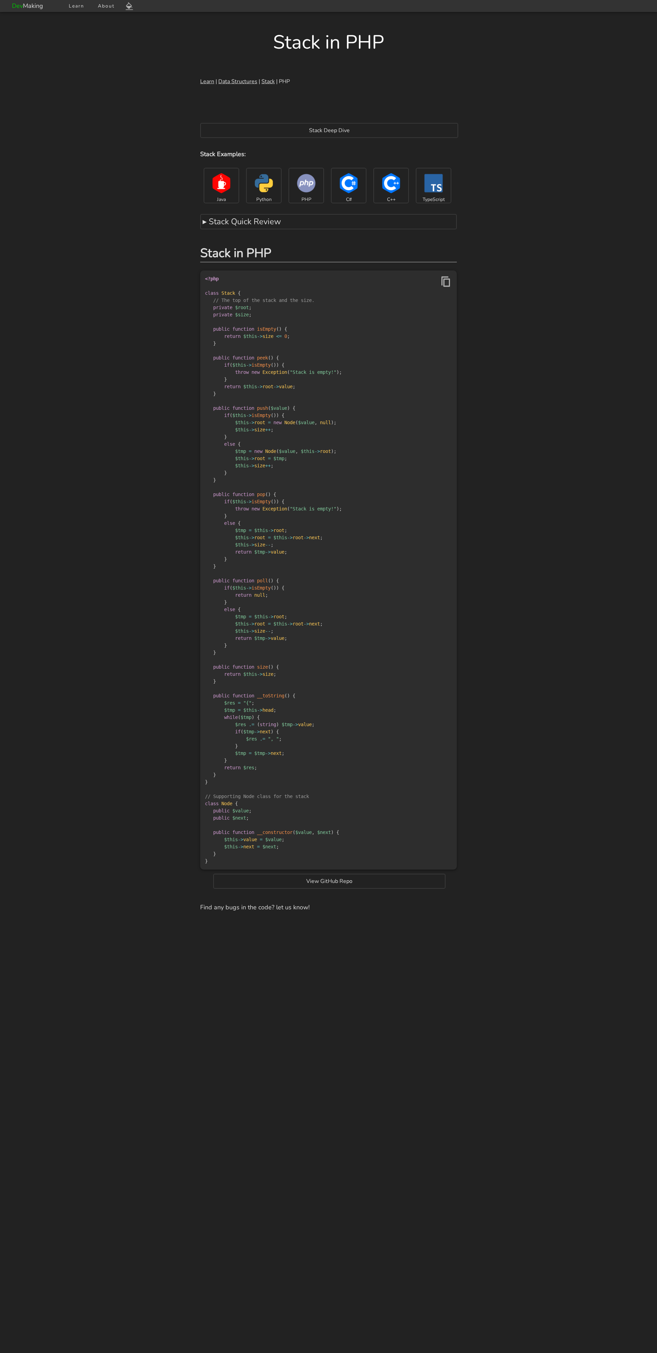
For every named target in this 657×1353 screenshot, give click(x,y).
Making (27, 6)
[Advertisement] (328, 105)
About (106, 6)
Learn (76, 6)
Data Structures (237, 81)
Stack (268, 81)
